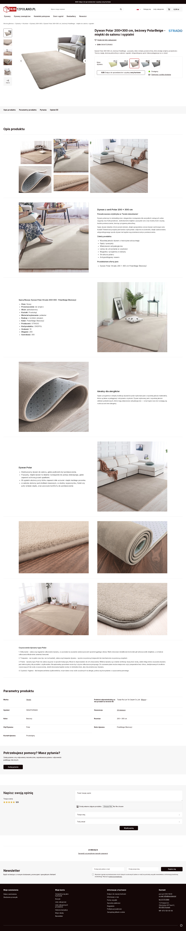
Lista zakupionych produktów (61, 906)
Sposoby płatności (113, 903)
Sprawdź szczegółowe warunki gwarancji (93, 853)
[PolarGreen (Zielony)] (113, 63)
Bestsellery (71, 16)
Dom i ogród (58, 16)
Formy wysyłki (112, 900)
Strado (28, 700)
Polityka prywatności (114, 909)
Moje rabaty (59, 913)
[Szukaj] (120, 9)
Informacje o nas (113, 897)
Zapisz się (172, 869)
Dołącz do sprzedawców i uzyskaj (121, 72)
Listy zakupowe (158, 9)
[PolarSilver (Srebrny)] (145, 63)
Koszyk (57, 899)
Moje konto (60, 890)
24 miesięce (121, 710)
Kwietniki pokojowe (42, 16)
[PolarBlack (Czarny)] (123, 63)
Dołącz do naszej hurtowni (116, 894)
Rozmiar (25, 23)
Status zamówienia (10, 894)
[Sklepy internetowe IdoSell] (181, 925)
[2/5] (7, 802)
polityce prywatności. (115, 876)
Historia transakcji (61, 910)
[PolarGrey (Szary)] (156, 63)
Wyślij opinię (129, 828)
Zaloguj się (147, 9)
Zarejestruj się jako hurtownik (62, 895)
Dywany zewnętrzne (22, 16)
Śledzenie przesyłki (10, 897)
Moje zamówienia (10, 890)
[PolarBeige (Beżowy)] (134, 63)
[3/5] (9, 802)
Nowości (83, 16)
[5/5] (14, 802)
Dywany (7, 16)
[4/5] (11, 802)
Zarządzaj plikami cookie (116, 912)
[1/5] (4, 802)
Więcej (143, 700)
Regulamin (110, 906)
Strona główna (8, 23)
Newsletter (11, 870)
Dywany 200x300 (36, 23)
